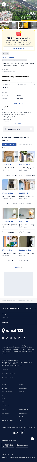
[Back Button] (4, 4)
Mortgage (21, 391)
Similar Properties (18, 48)
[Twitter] (7, 338)
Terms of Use (5, 417)
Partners (4, 395)
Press (3, 402)
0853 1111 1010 (18, 365)
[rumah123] (18, 330)
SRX (20, 420)
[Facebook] (3, 338)
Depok (27, 300)
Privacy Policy (5, 413)
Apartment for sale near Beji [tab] (11, 308)
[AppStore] (8, 445)
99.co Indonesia (23, 413)
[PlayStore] (22, 445)
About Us (4, 388)
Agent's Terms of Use (7, 420)
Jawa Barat (21, 300)
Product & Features (7, 391)
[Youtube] (14, 338)
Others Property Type (25, 144)
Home (3, 300)
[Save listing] (14, 154)
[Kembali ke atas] (32, 438)
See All (17, 267)
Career (3, 398)
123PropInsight (6, 405)
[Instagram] (10, 338)
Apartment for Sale (11, 300)
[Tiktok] (23, 338)
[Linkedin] (19, 338)
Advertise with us (23, 388)
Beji (32, 300)
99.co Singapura (23, 417)
